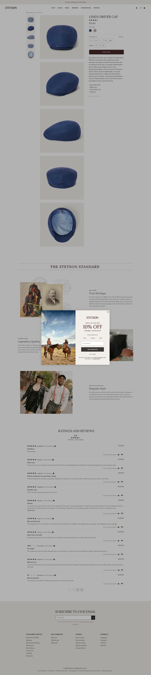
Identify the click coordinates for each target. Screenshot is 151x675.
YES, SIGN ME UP (92, 349)
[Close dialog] (108, 312)
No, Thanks (92, 354)
